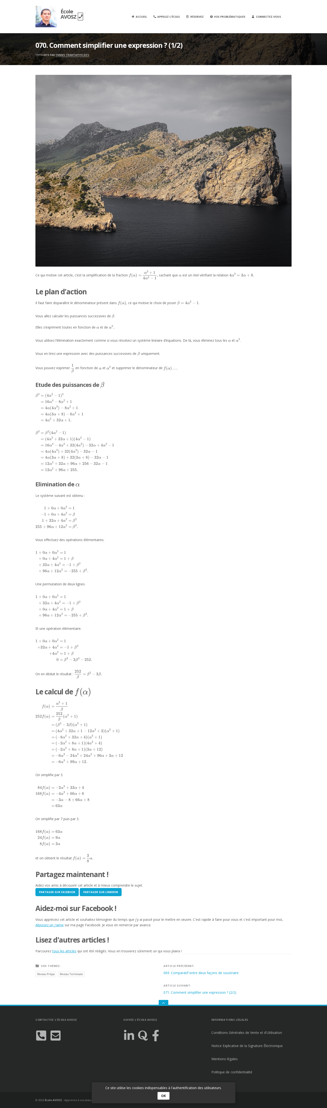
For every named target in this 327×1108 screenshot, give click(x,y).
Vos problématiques (229, 16)
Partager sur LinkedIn (100, 892)
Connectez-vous (268, 16)
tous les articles (64, 951)
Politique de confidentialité (231, 1072)
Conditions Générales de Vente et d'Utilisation (246, 1032)
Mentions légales (224, 1059)
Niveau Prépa (46, 974)
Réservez (197, 16)
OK (163, 1095)
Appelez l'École (168, 16)
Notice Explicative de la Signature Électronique (247, 1045)
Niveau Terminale (71, 974)
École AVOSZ (69, 14)
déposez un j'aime (49, 925)
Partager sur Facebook (57, 892)
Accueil (141, 16)
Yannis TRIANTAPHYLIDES (72, 55)
